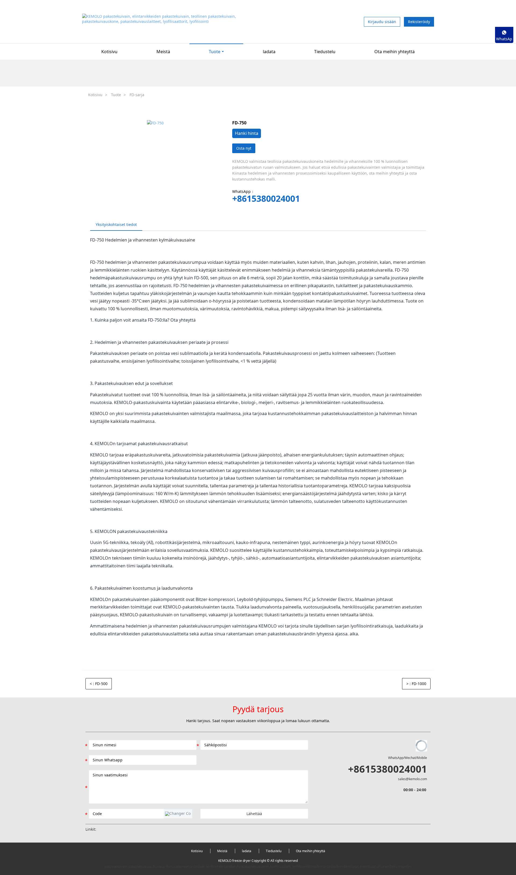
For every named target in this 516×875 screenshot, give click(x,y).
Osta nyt (243, 148)
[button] (178, 814)
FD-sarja (137, 94)
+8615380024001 (266, 199)
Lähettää (254, 813)
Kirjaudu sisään (382, 21)
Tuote (116, 94)
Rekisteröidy (419, 21)
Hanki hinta (246, 133)
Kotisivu (109, 52)
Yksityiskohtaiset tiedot (116, 224)
